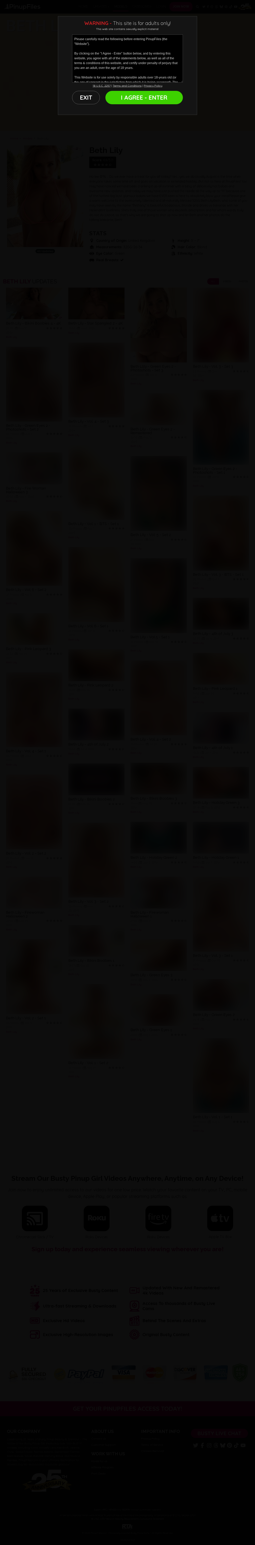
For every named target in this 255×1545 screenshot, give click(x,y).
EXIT (86, 97)
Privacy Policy (153, 85)
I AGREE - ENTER (144, 97)
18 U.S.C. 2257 (102, 85)
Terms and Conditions (127, 85)
